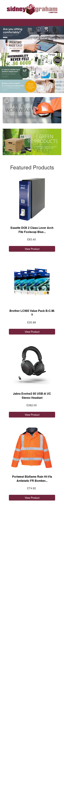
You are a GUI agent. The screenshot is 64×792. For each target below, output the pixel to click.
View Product (32, 249)
